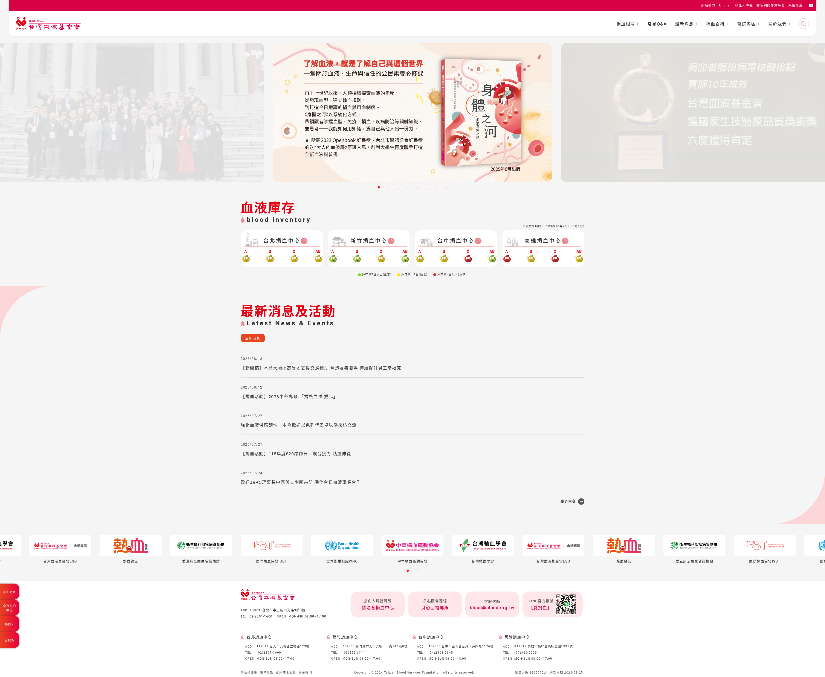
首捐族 (10, 640)
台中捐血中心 (456, 241)
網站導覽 (708, 5)
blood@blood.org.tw (492, 607)
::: (698, 5)
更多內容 (568, 501)
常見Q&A (656, 23)
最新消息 (684, 23)
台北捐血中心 (282, 241)
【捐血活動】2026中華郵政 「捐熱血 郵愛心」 (289, 396)
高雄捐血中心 (543, 241)
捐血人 (10, 624)
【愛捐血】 (540, 607)
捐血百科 (715, 23)
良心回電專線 (435, 607)
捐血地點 (9, 592)
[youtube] (811, 5)
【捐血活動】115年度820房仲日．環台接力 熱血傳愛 (296, 453)
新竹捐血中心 (369, 241)
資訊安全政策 (286, 672)
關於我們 (777, 23)
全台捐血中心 (9, 608)
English (725, 5)
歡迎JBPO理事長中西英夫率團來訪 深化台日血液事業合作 (301, 482)
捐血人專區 (744, 5)
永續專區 (795, 5)
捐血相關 (625, 23)
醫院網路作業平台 (770, 5)
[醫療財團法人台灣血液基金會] (48, 23)
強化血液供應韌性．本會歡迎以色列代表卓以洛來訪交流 (299, 425)
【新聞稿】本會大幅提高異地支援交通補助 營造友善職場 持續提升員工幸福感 (321, 368)
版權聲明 (305, 672)
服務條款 (266, 672)
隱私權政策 (249, 672)
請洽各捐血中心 (378, 607)
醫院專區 (746, 23)
